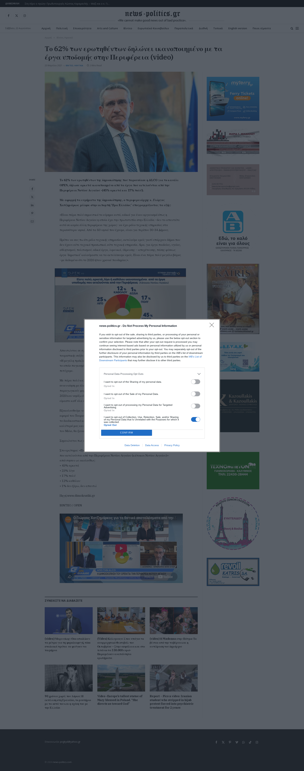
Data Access (152, 445)
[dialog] (152, 385)
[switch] (195, 381)
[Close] (213, 326)
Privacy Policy (172, 445)
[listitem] (152, 374)
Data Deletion (132, 445)
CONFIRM (126, 432)
